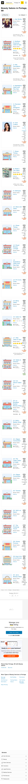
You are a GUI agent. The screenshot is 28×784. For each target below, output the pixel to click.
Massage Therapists (21, 682)
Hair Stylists (22, 680)
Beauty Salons (16, 21)
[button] (26, 2)
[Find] (22, 2)
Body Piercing (4, 684)
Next (18, 596)
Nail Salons (3, 681)
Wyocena (10, 667)
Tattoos (12, 681)
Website (15, 22)
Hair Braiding (13, 677)
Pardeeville (3, 667)
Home (2, 590)
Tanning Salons (13, 680)
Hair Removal (4, 680)
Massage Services (3, 678)
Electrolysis (22, 677)
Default (23, 15)
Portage (9, 590)
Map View (6, 15)
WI (5, 590)
